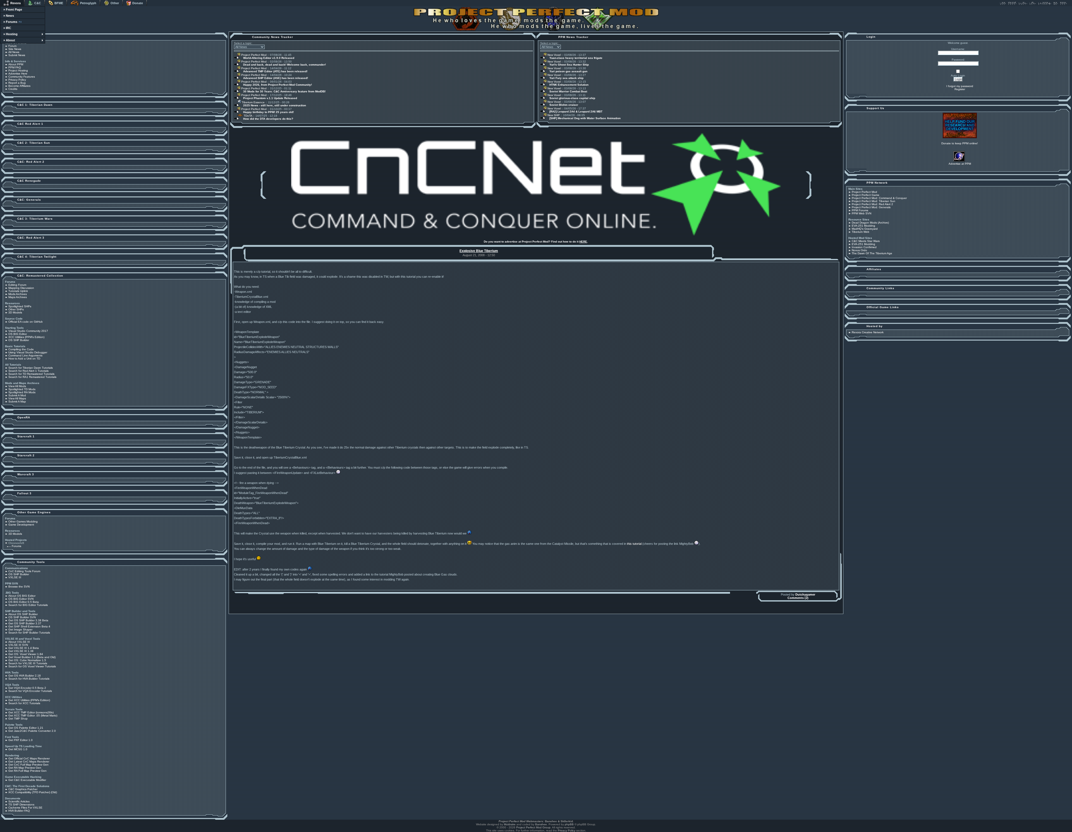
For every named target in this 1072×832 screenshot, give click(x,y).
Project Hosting (18, 70)
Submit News (16, 55)
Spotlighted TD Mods (21, 389)
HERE (583, 241)
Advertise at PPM (960, 163)
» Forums (10, 21)
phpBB (569, 824)
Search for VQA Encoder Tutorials (30, 690)
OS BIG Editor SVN (21, 598)
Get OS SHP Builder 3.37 (24, 623)
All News (13, 52)
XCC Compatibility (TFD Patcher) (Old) (32, 792)
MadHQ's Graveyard (865, 228)
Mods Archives (17, 294)
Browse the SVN (19, 586)
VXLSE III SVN (18, 644)
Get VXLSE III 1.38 (21, 651)
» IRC (7, 28)
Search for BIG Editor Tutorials (28, 604)
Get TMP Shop (18, 718)
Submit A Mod (17, 395)
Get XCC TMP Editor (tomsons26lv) (31, 712)
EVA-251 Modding (863, 225)
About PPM (15, 64)
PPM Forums (860, 210)
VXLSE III (14, 577)
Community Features (21, 76)
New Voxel (554, 54)
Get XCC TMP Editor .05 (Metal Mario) (32, 715)
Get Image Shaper (20, 629)
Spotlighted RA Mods (21, 392)
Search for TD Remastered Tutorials (31, 373)
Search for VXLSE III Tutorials (27, 663)
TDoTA (247, 115)
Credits (12, 88)
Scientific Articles (19, 801)
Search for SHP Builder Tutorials (29, 632)
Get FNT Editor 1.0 (20, 740)
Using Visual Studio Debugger (27, 352)
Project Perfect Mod (253, 54)
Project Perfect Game (865, 194)
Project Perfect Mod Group (533, 827)
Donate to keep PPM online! (959, 143)
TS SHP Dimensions (21, 804)
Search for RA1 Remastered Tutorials (32, 376)
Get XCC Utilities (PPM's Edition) (29, 700)
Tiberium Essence (253, 102)
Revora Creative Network (868, 332)
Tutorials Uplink (18, 290)
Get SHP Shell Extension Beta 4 (29, 626)
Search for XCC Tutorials (24, 703)
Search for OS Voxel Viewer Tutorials (32, 666)
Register (959, 89)
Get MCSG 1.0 (17, 749)
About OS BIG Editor (21, 595)
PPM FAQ (14, 67)
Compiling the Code (21, 349)
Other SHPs (16, 309)
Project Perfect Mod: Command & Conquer (879, 198)
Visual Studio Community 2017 (28, 330)
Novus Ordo (859, 250)
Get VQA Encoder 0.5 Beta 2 (27, 687)
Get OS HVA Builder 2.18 (24, 675)
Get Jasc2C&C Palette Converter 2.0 (32, 730)
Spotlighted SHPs (19, 306)
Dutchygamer (805, 594)
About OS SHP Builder (23, 614)
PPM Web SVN (861, 213)
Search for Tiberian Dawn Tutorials (30, 367)
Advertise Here (17, 73)
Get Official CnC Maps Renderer (29, 758)
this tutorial (634, 543)
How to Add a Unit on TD (24, 358)
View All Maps (17, 398)
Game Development (21, 524)
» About (9, 40)
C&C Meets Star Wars (866, 241)
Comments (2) (798, 598)
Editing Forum (17, 284)
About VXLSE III (19, 641)
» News (8, 15)
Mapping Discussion (21, 287)
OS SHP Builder (18, 340)
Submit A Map (17, 401)
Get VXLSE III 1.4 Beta (23, 647)
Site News (14, 49)
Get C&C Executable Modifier (27, 779)
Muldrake (510, 824)
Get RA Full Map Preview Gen (27, 770)
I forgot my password (959, 86)
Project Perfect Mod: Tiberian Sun (873, 201)
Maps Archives (17, 297)
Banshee (541, 824)
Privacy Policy (17, 79)
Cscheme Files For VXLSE (25, 807)
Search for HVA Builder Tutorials (28, 678)
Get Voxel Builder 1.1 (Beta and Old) (32, 657)
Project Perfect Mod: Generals (871, 207)
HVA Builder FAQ (19, 810)
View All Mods (17, 386)
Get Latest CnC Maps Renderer (28, 761)
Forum (12, 45)
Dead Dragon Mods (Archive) (870, 222)
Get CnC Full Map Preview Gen (28, 764)
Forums (16, 546)
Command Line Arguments (25, 355)
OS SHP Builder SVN (22, 617)
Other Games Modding (23, 521)
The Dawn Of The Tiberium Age (872, 253)
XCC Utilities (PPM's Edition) (26, 337)
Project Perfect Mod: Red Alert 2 (872, 204)
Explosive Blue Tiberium (479, 251)
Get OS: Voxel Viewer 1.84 (25, 654)
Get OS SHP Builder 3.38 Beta (28, 620)
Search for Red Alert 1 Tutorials (28, 370)
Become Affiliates (19, 85)
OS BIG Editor (17, 333)
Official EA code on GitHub (25, 321)
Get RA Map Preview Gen (24, 767)
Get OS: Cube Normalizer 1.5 (27, 660)
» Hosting (10, 34)
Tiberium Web (860, 231)
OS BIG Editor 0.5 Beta (23, 601)
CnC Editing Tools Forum (24, 571)
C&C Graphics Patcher (22, 789)
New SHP (553, 115)
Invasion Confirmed (864, 247)
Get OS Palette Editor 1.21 (25, 727)
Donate (137, 3)
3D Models (15, 312)
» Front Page (12, 9)
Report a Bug (17, 82)
